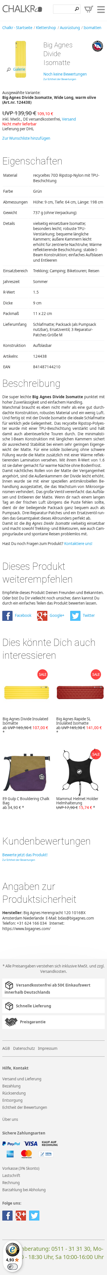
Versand (69, 119)
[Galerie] (20, 76)
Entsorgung (12, 1100)
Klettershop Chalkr (22, 10)
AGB (6, 1048)
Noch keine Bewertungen (65, 74)
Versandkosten (53, 971)
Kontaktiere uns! (78, 543)
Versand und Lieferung (21, 1078)
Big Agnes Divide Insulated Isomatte (25, 725)
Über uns (10, 1119)
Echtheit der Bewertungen (24, 1107)
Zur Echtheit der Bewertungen (59, 79)
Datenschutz (24, 1048)
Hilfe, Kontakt (15, 1068)
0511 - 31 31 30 (70, 1248)
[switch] (12, 1267)
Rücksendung (14, 1093)
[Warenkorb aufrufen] (88, 9)
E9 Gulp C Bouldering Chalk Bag (26, 803)
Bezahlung (11, 1086)
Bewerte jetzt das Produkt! (25, 854)
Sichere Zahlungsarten (23, 1133)
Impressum (47, 1048)
